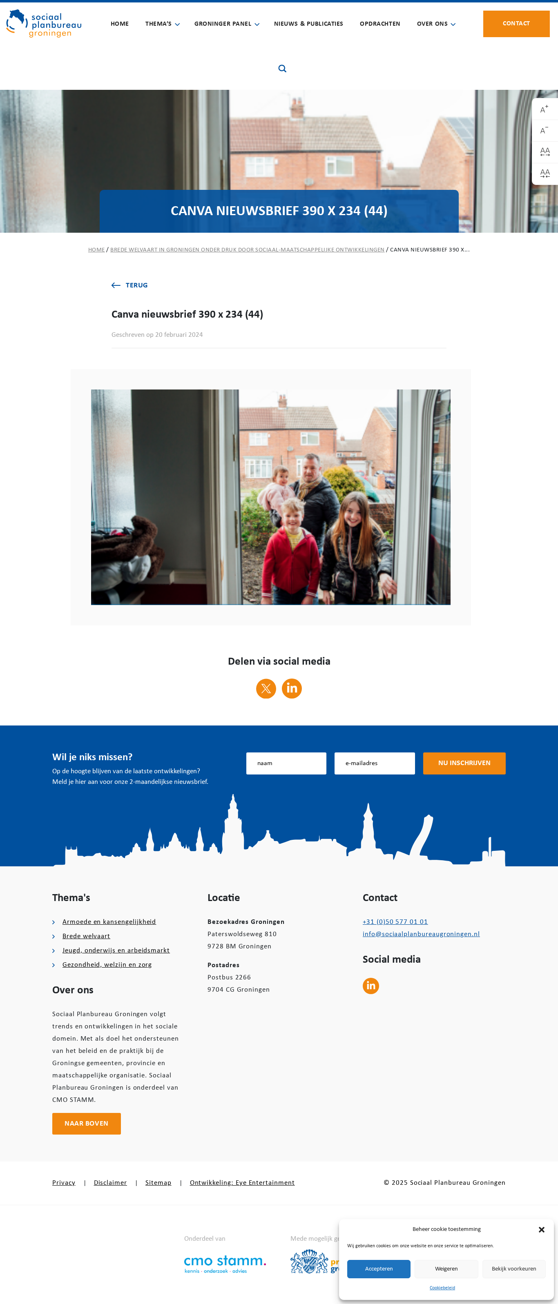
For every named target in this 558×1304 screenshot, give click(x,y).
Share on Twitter (266, 689)
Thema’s (158, 24)
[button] (542, 1230)
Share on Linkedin (292, 689)
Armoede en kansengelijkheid (109, 922)
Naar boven (87, 1124)
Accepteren (379, 1269)
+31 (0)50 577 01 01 (395, 922)
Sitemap (158, 1182)
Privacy (64, 1182)
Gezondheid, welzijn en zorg (107, 964)
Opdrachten (380, 24)
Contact (516, 23)
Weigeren (446, 1269)
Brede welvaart (86, 936)
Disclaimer (110, 1182)
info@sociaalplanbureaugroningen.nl (421, 934)
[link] (545, 109)
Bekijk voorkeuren (514, 1269)
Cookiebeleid (442, 1288)
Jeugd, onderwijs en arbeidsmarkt (116, 950)
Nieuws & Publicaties (309, 24)
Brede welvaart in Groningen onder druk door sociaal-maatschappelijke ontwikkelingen (247, 250)
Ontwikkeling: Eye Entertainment (242, 1182)
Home (120, 24)
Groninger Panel (223, 24)
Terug (137, 285)
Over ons (432, 24)
